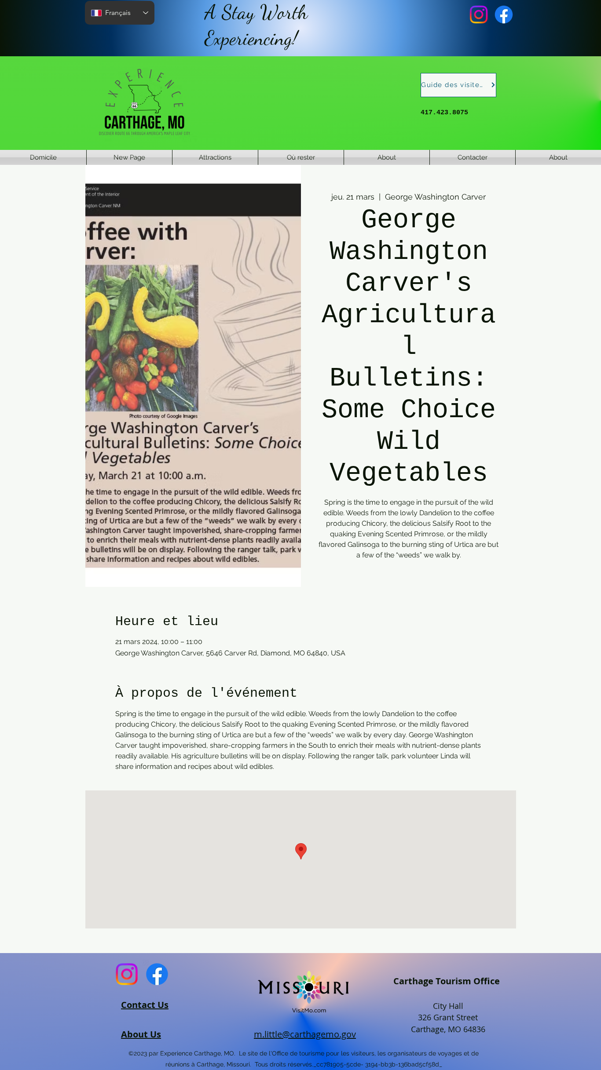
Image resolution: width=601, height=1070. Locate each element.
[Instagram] (479, 14)
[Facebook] (504, 14)
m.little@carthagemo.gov (305, 1034)
